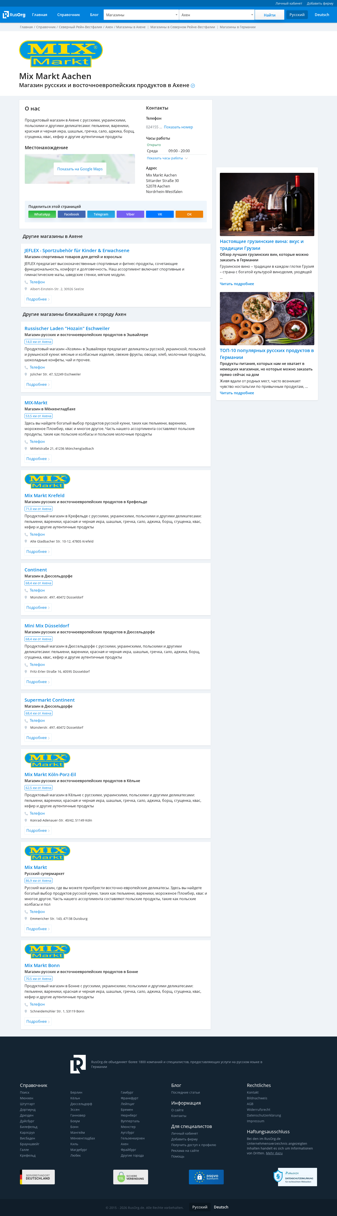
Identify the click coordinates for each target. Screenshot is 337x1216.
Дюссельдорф (81, 1104)
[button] (176, 158)
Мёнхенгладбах (82, 1138)
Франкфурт (129, 1098)
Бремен (127, 1109)
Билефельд (28, 1127)
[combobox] (141, 14)
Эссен (75, 1109)
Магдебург (78, 1149)
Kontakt (253, 1092)
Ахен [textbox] (186, 14)
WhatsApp (42, 214)
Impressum (255, 1121)
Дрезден (26, 1115)
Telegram (101, 214)
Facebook (71, 214)
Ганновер (78, 1115)
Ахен (124, 1144)
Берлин (76, 1092)
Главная (26, 27)
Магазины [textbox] (115, 14)
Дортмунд (28, 1109)
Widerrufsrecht (258, 1109)
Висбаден (27, 1138)
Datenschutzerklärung (264, 1115)
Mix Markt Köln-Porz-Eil (50, 774)
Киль (74, 1144)
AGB (250, 1104)
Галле (24, 1149)
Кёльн (75, 1098)
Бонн (74, 1127)
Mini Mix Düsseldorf (47, 626)
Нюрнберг (129, 1115)
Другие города (132, 1155)
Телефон (37, 281)
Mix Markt (36, 867)
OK (189, 214)
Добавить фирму (184, 1139)
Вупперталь (130, 1121)
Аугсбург (127, 1132)
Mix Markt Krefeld (44, 495)
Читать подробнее (237, 283)
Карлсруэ (27, 1132)
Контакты (178, 1116)
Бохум (75, 1121)
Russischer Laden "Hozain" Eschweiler (67, 328)
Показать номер (178, 127)
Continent (36, 570)
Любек (75, 1155)
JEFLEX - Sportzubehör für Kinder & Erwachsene (77, 250)
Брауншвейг (29, 1144)
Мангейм (77, 1132)
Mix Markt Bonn (42, 965)
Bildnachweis (257, 1098)
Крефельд (28, 1155)
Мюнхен (26, 1098)
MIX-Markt (36, 403)
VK (160, 214)
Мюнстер (128, 1127)
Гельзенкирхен (133, 1138)
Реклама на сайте (185, 1150)
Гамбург (127, 1092)
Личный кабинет (184, 1133)
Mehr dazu (274, 1153)
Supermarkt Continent (50, 700)
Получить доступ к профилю (193, 1145)
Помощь (177, 1156)
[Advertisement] (267, 131)
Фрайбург (128, 1149)
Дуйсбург (27, 1121)
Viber (130, 214)
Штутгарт (27, 1104)
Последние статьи (185, 1092)
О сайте (177, 1110)
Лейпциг (128, 1104)
